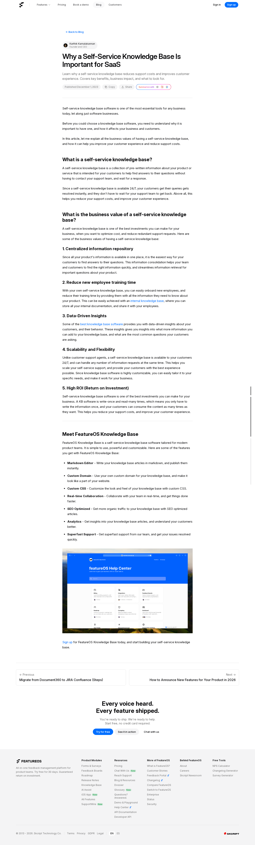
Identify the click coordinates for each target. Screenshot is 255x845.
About (183, 765)
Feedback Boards (91, 770)
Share (128, 86)
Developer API (122, 816)
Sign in (217, 4)
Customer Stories (157, 770)
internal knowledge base (147, 301)
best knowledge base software (101, 324)
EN (112, 833)
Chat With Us (124, 770)
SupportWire (91, 804)
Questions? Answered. (121, 796)
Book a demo (81, 4)
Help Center (123, 807)
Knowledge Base (91, 785)
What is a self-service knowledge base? (107, 159)
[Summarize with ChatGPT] (157, 87)
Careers (184, 770)
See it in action (127, 731)
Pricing (62, 4)
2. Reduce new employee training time (99, 282)
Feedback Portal (158, 775)
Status (150, 799)
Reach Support (123, 775)
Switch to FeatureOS (159, 789)
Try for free (103, 731)
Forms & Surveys (91, 765)
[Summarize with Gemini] (167, 87)
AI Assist (86, 789)
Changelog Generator (225, 770)
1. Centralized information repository (97, 248)
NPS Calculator (221, 765)
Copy (112, 86)
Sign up (231, 4)
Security (152, 804)
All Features (88, 799)
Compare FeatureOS (159, 785)
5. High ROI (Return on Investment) (95, 388)
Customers (115, 4)
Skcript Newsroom (191, 775)
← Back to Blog (75, 31)
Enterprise (153, 794)
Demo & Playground (126, 802)
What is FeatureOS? (158, 765)
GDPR (91, 833)
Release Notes (90, 780)
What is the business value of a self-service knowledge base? (124, 217)
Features (42, 4)
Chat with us (151, 731)
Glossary (122, 789)
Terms (71, 833)
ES (118, 833)
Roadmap (87, 775)
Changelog (155, 780)
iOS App (89, 794)
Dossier (119, 785)
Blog (98, 4)
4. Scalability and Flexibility (88, 349)
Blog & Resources (124, 780)
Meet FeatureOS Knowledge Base (100, 434)
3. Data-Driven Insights (84, 315)
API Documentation (125, 812)
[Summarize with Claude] (162, 87)
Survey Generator (223, 775)
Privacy (81, 833)
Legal (100, 833)
